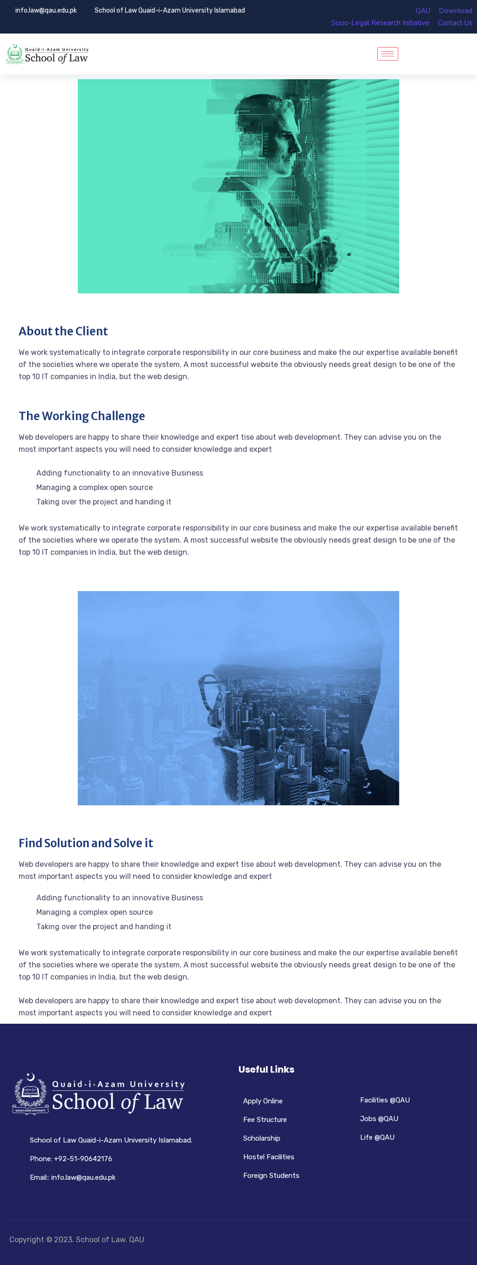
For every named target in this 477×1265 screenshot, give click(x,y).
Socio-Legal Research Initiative (380, 22)
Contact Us (455, 22)
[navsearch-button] (413, 54)
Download (455, 10)
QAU (423, 10)
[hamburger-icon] (387, 54)
